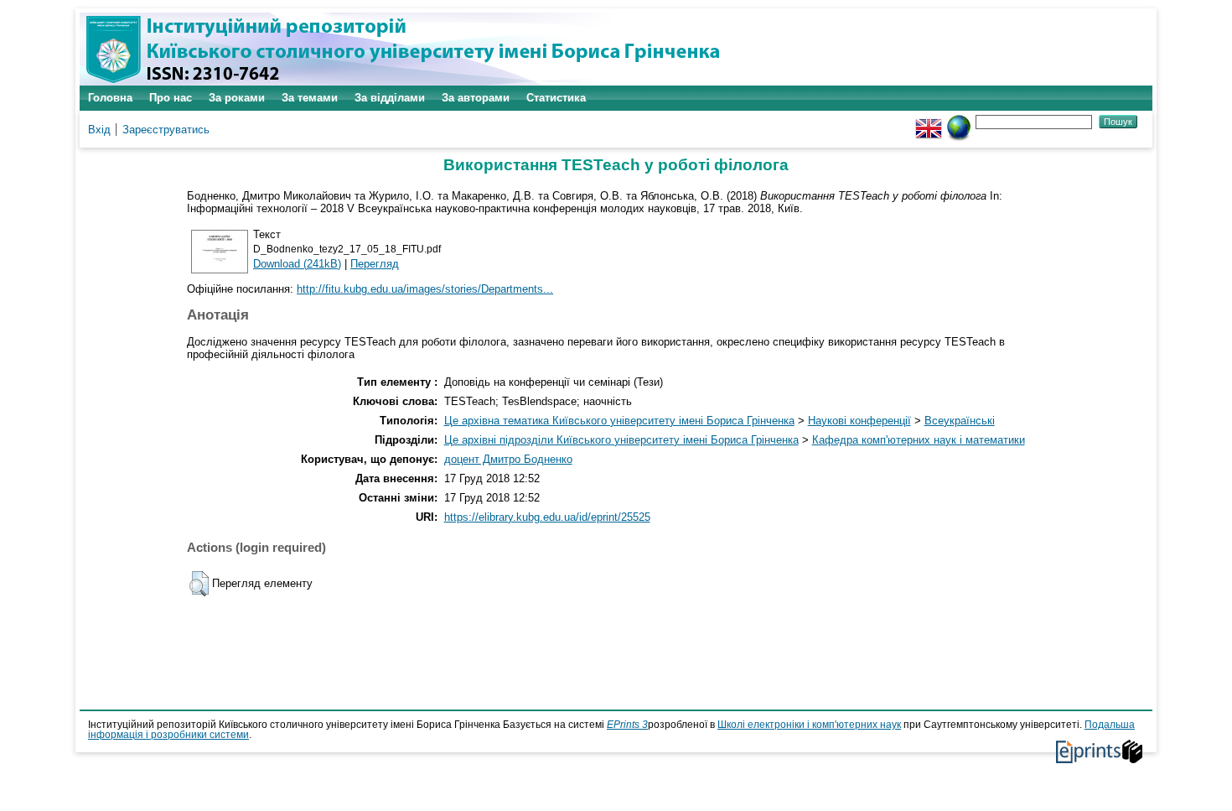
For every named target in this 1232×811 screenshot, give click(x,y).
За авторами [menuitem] (476, 97)
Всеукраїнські (959, 420)
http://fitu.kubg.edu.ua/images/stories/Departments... (425, 289)
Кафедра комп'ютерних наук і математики (918, 440)
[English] (928, 121)
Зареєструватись (166, 129)
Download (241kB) (297, 263)
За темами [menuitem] (310, 97)
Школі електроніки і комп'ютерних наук (809, 725)
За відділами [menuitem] (390, 97)
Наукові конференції (859, 420)
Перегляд (374, 263)
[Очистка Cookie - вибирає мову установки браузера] (958, 121)
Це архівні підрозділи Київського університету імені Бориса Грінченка (621, 440)
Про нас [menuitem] (170, 97)
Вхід (99, 129)
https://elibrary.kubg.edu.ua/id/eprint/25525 (547, 517)
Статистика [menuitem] (556, 97)
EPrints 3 (627, 725)
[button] (199, 583)
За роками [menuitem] (237, 97)
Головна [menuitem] (110, 97)
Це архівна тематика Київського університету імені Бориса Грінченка (619, 420)
